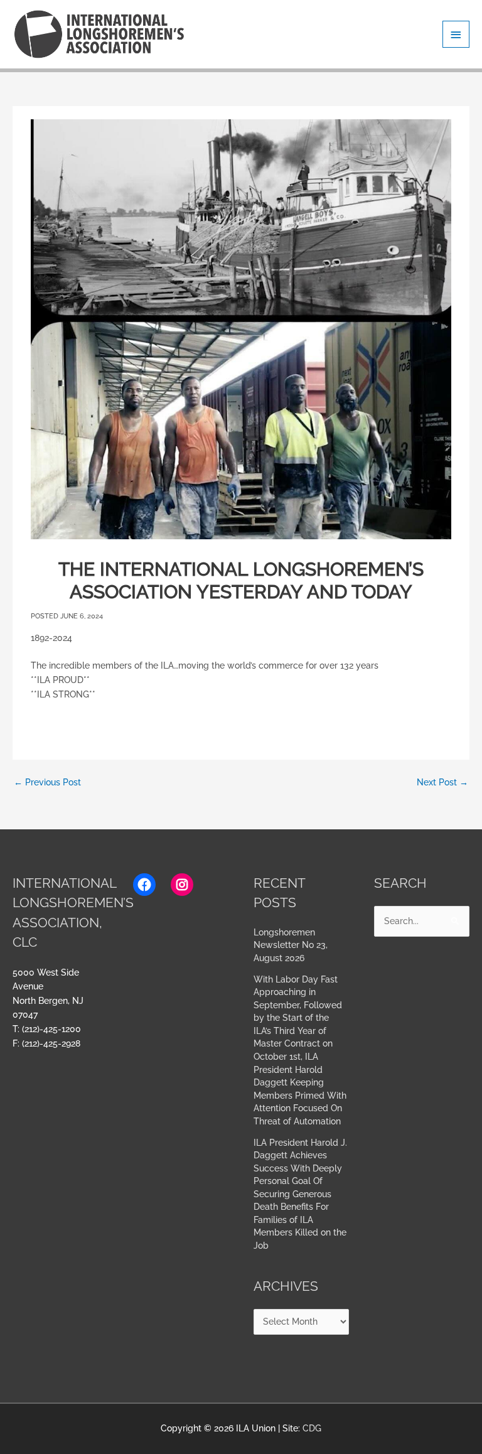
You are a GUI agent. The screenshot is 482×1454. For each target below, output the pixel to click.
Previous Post (47, 782)
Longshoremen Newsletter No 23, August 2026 (291, 945)
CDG (312, 1428)
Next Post (442, 782)
